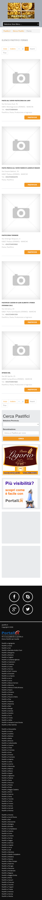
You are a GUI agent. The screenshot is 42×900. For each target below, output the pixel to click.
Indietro (13, 49)
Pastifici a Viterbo (7, 896)
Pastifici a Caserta (7, 745)
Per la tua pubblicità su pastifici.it (12, 637)
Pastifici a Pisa (6, 699)
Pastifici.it (7, 31)
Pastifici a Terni (7, 715)
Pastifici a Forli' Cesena (9, 671)
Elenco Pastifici (18, 31)
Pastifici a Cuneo (7, 667)
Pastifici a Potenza (8, 701)
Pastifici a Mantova (8, 852)
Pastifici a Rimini (7, 792)
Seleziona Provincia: (11, 420)
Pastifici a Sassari (7, 880)
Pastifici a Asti (6, 648)
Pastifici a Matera (7, 769)
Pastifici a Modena (8, 857)
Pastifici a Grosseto (8, 674)
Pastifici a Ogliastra (8, 776)
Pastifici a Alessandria (9, 729)
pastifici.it (5, 625)
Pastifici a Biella (7, 738)
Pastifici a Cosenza (8, 664)
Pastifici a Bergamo (8, 653)
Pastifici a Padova (7, 778)
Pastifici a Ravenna (8, 704)
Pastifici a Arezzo (7, 731)
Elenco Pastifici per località (10, 639)
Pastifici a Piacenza (8, 868)
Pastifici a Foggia (7, 840)
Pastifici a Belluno (7, 736)
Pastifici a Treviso (7, 803)
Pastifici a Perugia (7, 866)
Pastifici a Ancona (7, 815)
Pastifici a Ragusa (7, 873)
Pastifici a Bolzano (8, 655)
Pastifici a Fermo (7, 838)
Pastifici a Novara (7, 859)
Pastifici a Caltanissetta (9, 743)
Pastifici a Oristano (8, 692)
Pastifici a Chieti (7, 748)
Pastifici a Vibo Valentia (9, 725)
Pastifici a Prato (7, 787)
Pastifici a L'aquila (7, 845)
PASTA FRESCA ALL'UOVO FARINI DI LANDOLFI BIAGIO (21, 168)
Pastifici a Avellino (7, 734)
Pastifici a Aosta (7, 646)
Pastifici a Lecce (7, 847)
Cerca (21, 438)
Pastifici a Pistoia (7, 785)
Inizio (5, 49)
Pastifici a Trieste (7, 889)
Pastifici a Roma (7, 878)
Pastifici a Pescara (8, 783)
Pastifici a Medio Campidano (11, 854)
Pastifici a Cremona (8, 750)
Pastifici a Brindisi (7, 826)
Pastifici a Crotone (8, 836)
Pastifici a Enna (7, 752)
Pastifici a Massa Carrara (10, 683)
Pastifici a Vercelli (7, 808)
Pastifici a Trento (7, 718)
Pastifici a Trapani (7, 887)
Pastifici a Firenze (7, 755)
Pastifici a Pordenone (8, 871)
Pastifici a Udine (7, 720)
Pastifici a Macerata (8, 766)
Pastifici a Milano (7, 771)
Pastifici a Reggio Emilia (9, 875)
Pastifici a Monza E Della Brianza (12, 687)
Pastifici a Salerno (7, 794)
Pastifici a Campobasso (9, 829)
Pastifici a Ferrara (7, 669)
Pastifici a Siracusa (8, 882)
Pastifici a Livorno (7, 764)
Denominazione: (9, 429)
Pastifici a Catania (7, 831)
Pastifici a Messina (8, 685)
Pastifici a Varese (7, 806)
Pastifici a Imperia (7, 759)
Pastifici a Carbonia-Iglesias (11, 660)
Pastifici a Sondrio (7, 713)
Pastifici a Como (7, 833)
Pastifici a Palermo (8, 864)
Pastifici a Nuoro (7, 690)
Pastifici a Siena (7, 797)
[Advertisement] (20, 527)
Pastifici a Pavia (7, 780)
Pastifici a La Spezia (8, 676)
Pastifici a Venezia (7, 892)
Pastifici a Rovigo (7, 708)
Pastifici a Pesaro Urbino (10, 697)
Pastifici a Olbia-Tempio (9, 861)
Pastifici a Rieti (6, 706)
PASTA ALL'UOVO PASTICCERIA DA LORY (16, 101)
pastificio (32, 117)
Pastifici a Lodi (6, 850)
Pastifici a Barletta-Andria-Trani (12, 650)
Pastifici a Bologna (8, 824)
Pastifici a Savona (7, 711)
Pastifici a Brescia (7, 741)
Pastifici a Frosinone (8, 757)
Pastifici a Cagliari (7, 657)
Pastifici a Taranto (7, 799)
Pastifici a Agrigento (8, 643)
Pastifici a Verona (7, 894)
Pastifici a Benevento (8, 822)
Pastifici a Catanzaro (8, 662)
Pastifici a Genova (7, 843)
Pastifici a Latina (7, 762)
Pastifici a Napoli (7, 773)
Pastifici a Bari (6, 819)
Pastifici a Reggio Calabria (10, 790)
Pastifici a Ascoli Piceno (9, 817)
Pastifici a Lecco (7, 678)
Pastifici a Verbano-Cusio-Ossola (12, 722)
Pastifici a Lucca (7, 681)
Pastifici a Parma (7, 694)
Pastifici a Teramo (7, 885)
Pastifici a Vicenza (7, 810)
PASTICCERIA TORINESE (10, 235)
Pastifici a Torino (7, 801)
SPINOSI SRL (6, 373)
